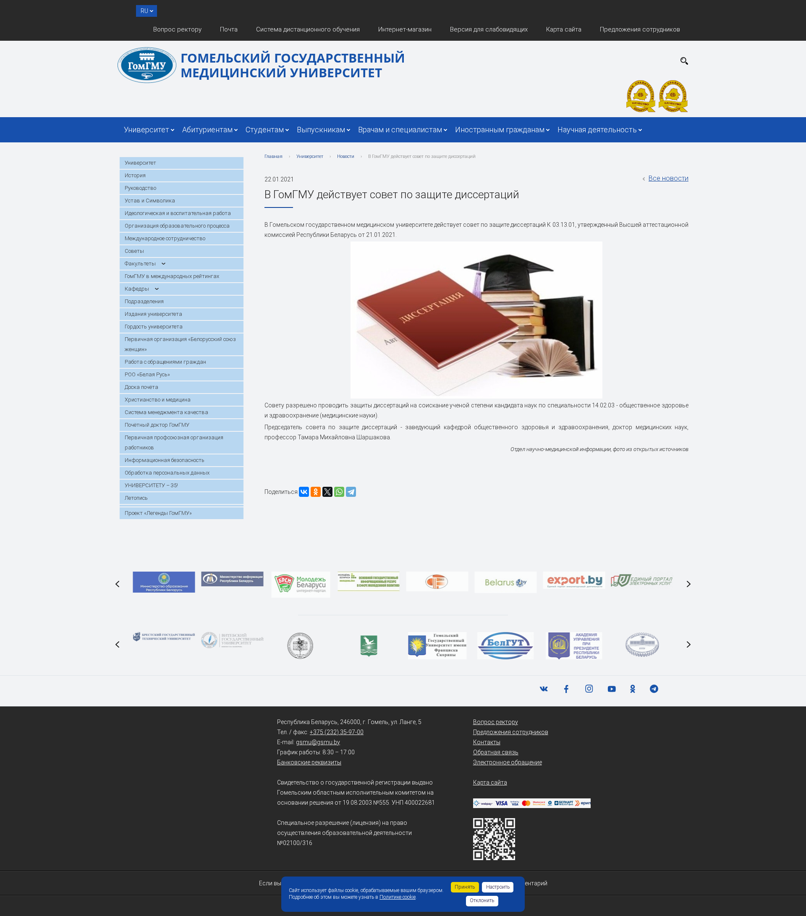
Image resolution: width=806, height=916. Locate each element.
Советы (134, 251)
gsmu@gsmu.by (318, 742)
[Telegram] (351, 492)
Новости (345, 156)
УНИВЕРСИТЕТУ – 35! (151, 485)
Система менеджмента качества (166, 412)
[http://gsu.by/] (437, 645)
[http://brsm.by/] (300, 585)
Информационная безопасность (164, 460)
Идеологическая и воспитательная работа (178, 213)
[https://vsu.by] (232, 640)
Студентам (265, 129)
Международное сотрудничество (165, 238)
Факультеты (140, 263)
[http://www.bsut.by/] (505, 645)
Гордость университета (154, 326)
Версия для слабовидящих (489, 29)
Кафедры (137, 289)
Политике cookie (397, 897)
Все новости (668, 178)
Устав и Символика (150, 200)
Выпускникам (321, 129)
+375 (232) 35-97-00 (337, 732)
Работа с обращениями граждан (165, 362)
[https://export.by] (574, 580)
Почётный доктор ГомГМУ (157, 425)
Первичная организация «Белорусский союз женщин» (180, 344)
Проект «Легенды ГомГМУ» (158, 513)
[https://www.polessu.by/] (369, 645)
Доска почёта (141, 387)
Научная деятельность (597, 129)
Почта (229, 29)
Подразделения (144, 301)
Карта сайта (563, 29)
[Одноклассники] (316, 492)
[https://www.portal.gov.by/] (642, 581)
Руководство (140, 188)
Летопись (136, 498)
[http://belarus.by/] (505, 582)
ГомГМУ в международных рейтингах (172, 276)
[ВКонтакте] (304, 492)
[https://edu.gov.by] (164, 582)
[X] (327, 492)
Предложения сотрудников (640, 29)
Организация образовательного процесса (177, 226)
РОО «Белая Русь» (147, 374)
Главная (273, 156)
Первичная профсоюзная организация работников (174, 442)
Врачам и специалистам (400, 129)
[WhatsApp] (339, 492)
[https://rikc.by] (437, 581)
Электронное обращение (507, 762)
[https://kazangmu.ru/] (300, 645)
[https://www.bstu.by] (164, 636)
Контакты (486, 742)
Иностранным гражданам (499, 129)
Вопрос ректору (177, 29)
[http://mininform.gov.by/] (232, 579)
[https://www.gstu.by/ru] (642, 644)
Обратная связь (495, 752)
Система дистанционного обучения (308, 29)
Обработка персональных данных (167, 473)
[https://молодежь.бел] (369, 582)
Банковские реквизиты (309, 762)
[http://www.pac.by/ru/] (574, 645)
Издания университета (153, 314)
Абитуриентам (207, 129)
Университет (146, 129)
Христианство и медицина (158, 399)
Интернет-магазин (405, 29)
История (135, 175)
